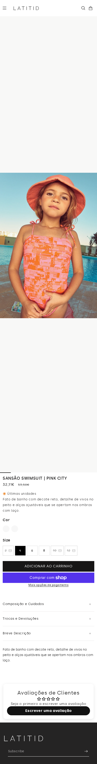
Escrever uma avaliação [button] (48, 711)
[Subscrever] (84, 751)
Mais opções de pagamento (48, 585)
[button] (6, 8)
